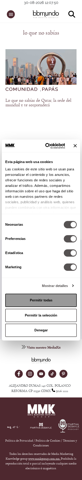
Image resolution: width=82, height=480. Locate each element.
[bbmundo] (43, 14)
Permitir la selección (41, 315)
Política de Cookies (48, 440)
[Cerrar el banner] (75, 145)
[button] (11, 14)
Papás (50, 89)
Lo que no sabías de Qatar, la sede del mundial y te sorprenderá (38, 102)
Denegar (41, 330)
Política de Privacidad (19, 440)
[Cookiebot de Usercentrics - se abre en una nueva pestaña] (48, 146)
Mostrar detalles (55, 286)
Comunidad (21, 89)
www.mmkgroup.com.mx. (44, 458)
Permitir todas (41, 300)
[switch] (70, 238)
